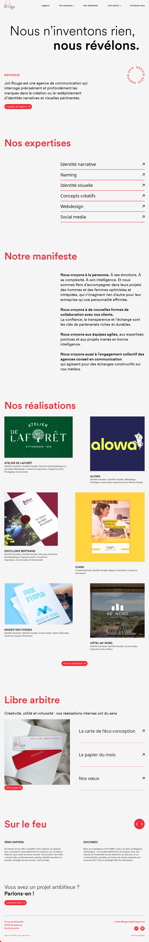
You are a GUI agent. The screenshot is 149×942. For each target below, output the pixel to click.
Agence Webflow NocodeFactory (17, 935)
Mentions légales (138, 935)
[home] (9, 4)
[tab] (112, 731)
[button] (66, 5)
